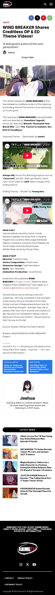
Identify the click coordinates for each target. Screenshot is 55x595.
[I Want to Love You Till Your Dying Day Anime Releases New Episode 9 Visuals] (10, 440)
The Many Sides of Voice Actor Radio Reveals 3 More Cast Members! (39, 368)
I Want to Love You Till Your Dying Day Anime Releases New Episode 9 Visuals (36, 438)
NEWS (6, 22)
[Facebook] (31, 18)
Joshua (11, 52)
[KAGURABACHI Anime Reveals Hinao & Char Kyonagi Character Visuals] (10, 492)
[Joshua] (5, 53)
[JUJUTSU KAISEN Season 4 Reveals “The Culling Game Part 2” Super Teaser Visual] (10, 479)
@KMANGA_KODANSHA (24, 288)
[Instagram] (20, 564)
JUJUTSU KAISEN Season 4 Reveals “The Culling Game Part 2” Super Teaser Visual (35, 478)
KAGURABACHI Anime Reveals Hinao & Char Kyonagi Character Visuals (35, 491)
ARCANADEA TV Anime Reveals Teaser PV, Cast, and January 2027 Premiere (36, 452)
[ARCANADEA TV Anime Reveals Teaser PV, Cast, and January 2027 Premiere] (10, 453)
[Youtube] (34, 564)
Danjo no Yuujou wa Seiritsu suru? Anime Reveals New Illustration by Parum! (13, 368)
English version (23, 281)
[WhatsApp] (49, 18)
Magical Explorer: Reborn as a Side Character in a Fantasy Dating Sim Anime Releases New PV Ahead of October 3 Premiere (36, 466)
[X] (37, 18)
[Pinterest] (43, 18)
